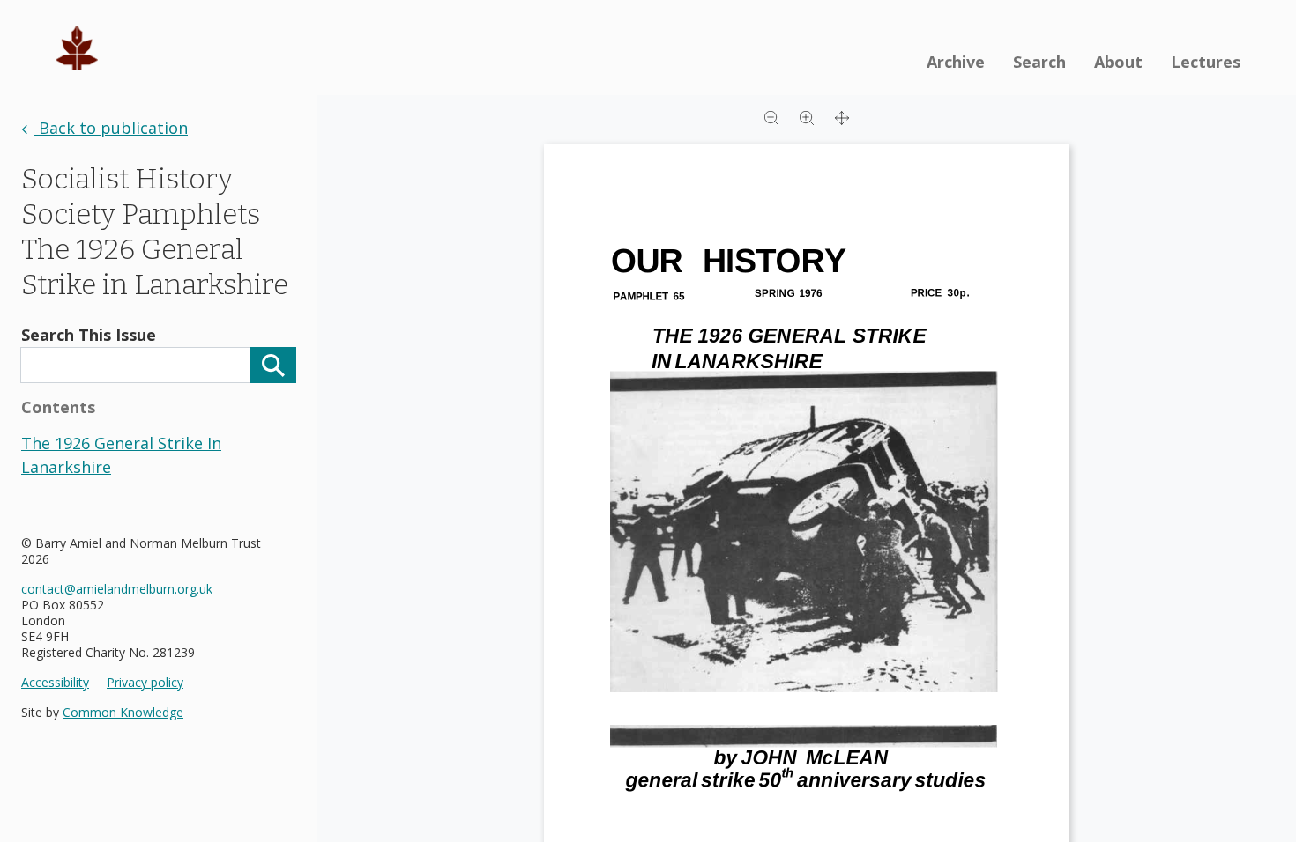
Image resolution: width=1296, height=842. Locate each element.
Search (1039, 61)
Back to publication (111, 127)
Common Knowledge (123, 712)
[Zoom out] (771, 116)
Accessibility (55, 683)
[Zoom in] (807, 116)
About (1118, 61)
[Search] (273, 365)
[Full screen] (842, 116)
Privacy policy (145, 683)
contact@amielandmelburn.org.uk (116, 588)
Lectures (1205, 61)
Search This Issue (88, 334)
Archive (956, 61)
